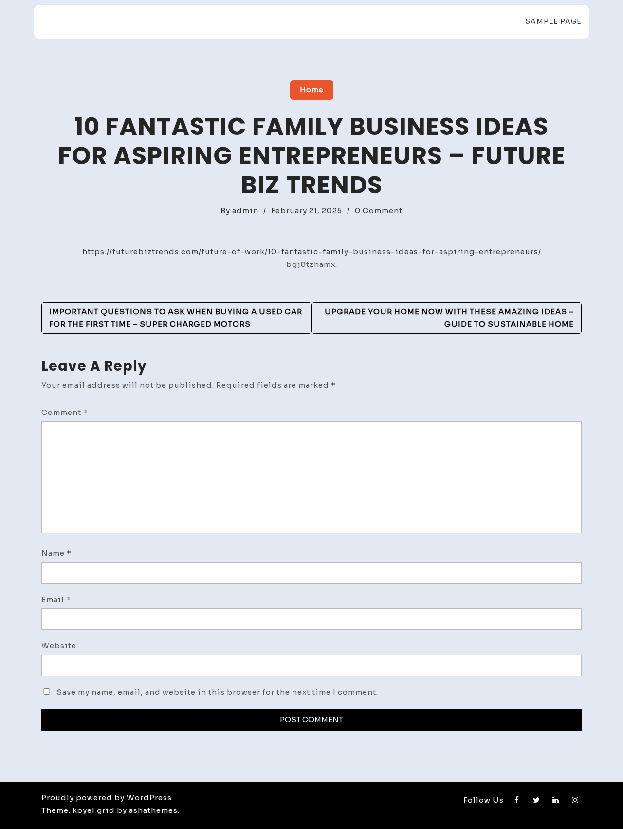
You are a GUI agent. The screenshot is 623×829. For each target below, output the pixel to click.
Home (312, 89)
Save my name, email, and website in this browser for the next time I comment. (217, 692)
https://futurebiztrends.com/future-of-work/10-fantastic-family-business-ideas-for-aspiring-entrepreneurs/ (311, 251)
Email (56, 599)
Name (56, 553)
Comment (64, 412)
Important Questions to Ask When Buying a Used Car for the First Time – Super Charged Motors (175, 318)
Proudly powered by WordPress (106, 797)
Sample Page (553, 21)
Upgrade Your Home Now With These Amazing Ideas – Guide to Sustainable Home (449, 318)
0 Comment (379, 210)
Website (58, 645)
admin (245, 210)
